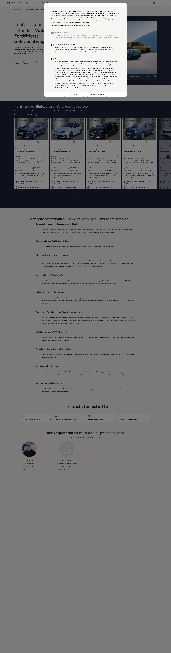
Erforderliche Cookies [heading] (61, 33)
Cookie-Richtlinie (61, 22)
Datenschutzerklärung (81, 22)
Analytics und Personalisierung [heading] (65, 45)
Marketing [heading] (58, 59)
